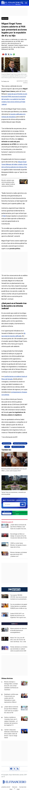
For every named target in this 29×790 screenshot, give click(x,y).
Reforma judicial (6, 443)
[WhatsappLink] (14, 513)
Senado (7, 446)
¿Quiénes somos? (5, 787)
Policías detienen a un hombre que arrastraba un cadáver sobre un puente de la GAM (18, 649)
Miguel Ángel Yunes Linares (20, 443)
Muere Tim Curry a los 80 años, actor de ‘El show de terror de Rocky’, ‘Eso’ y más (18, 639)
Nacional (5, 18)
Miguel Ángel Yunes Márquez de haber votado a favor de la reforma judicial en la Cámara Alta (14, 164)
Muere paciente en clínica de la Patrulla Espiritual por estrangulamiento (18, 630)
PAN (4, 216)
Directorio (14, 787)
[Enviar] (22, 504)
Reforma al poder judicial (18, 446)
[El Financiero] (10, 3)
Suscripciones (22, 787)
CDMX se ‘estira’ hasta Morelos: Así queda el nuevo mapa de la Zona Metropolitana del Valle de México (18, 547)
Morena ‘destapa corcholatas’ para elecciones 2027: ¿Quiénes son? (18, 554)
